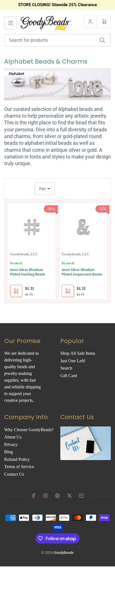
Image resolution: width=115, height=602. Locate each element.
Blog (8, 451)
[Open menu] (10, 23)
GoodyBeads (64, 552)
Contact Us (14, 474)
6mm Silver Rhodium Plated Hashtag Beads (27, 272)
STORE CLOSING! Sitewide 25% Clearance (57, 4)
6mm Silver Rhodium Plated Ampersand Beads (82, 272)
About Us (12, 437)
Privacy (11, 444)
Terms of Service (19, 466)
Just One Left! (72, 360)
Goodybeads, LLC (24, 254)
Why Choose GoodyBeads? (29, 429)
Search (66, 368)
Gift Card (68, 375)
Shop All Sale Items (77, 353)
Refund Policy (17, 459)
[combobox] (57, 40)
